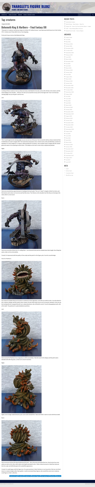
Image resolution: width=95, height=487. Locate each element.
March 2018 (68, 142)
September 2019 (70, 114)
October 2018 (69, 127)
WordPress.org (69, 175)
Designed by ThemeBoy (90, 483)
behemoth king (13, 476)
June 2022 (68, 74)
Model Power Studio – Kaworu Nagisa (74, 30)
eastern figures (36, 476)
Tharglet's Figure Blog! (31, 6)
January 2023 (69, 72)
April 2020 (68, 103)
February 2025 (69, 55)
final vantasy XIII (45, 476)
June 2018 (68, 135)
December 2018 (69, 122)
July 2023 (68, 63)
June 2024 (68, 57)
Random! (20, 14)
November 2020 (69, 87)
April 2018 (68, 140)
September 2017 (70, 155)
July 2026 (68, 39)
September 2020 (70, 92)
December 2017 (69, 148)
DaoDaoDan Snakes (70, 22)
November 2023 (69, 61)
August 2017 (69, 157)
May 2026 (68, 41)
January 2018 (69, 146)
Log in (67, 168)
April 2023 (68, 65)
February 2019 (69, 118)
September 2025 (70, 52)
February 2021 (69, 81)
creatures (21, 476)
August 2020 (69, 94)
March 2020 (68, 105)
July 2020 (68, 96)
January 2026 (69, 46)
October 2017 (69, 153)
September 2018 (70, 129)
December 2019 (69, 111)
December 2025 (69, 48)
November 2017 (69, 151)
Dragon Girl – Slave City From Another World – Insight (78, 26)
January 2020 (69, 109)
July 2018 (68, 133)
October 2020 (69, 89)
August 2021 (69, 76)
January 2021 (69, 83)
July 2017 (68, 159)
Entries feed (69, 170)
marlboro (52, 476)
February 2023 (69, 70)
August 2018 (69, 131)
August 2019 (69, 116)
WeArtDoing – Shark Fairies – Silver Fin (75, 24)
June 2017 (68, 162)
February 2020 (69, 107)
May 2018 (68, 138)
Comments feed (69, 173)
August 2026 (69, 37)
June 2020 (68, 98)
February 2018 (69, 144)
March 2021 (68, 79)
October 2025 (69, 50)
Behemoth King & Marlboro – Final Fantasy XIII (23, 27)
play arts (58, 476)
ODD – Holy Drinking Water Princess (74, 28)
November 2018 (69, 124)
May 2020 (68, 100)
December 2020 (69, 85)
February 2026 (69, 44)
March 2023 (68, 68)
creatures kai (27, 476)
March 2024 (68, 59)
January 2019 (69, 120)
